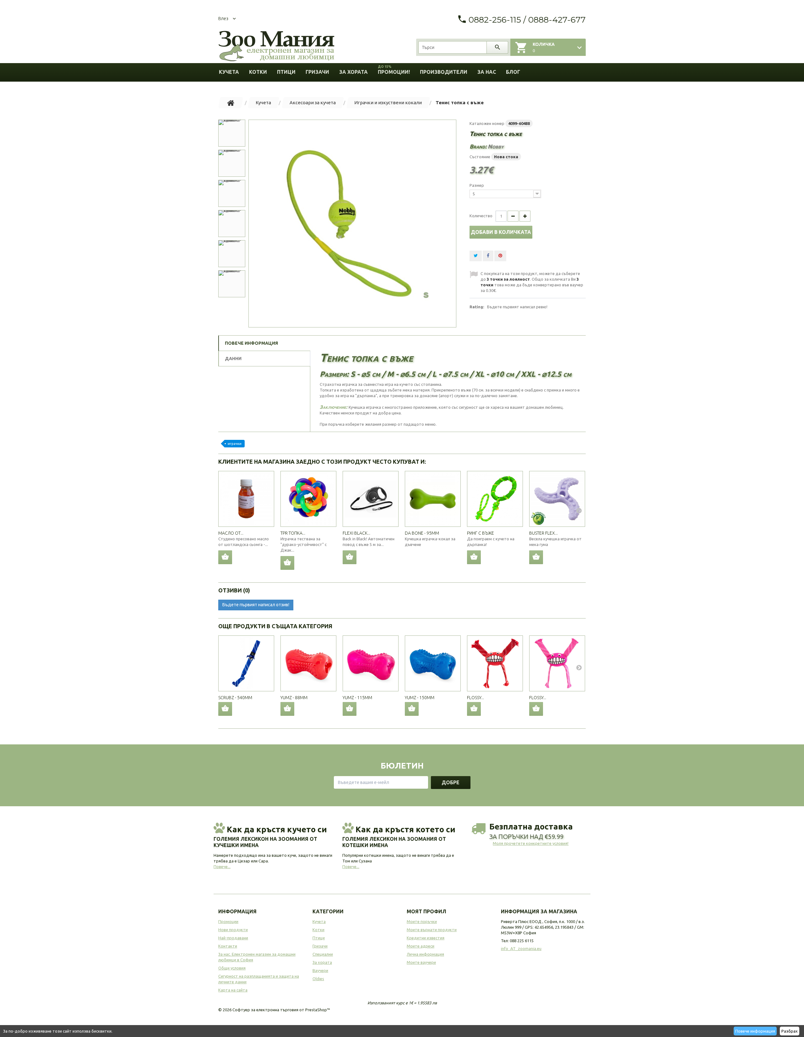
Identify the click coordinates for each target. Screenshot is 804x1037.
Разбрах (789, 1031)
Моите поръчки (422, 921)
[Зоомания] (276, 46)
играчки (235, 444)
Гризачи (317, 72)
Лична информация (425, 954)
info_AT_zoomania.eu (521, 948)
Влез (223, 18)
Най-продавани (233, 938)
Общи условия (232, 968)
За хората (353, 72)
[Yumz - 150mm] (433, 663)
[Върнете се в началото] (230, 102)
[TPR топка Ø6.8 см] (308, 499)
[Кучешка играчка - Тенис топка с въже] (352, 224)
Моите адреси (420, 946)
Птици (286, 72)
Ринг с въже (480, 533)
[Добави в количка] (225, 557)
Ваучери (320, 970)
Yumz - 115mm (357, 697)
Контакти (227, 946)
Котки (258, 72)
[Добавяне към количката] (225, 709)
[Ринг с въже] (495, 499)
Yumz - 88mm (293, 697)
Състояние (480, 156)
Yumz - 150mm (419, 697)
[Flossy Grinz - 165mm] (495, 663)
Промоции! (394, 70)
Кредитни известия (425, 938)
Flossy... (475, 697)
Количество (481, 215)
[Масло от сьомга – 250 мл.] (246, 499)
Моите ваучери (421, 962)
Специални (322, 954)
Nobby (496, 146)
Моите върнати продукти (432, 929)
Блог (513, 72)
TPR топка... (292, 533)
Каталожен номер (487, 123)
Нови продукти (233, 929)
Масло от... (230, 533)
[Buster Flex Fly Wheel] (557, 499)
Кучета (229, 72)
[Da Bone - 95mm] (433, 499)
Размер (477, 185)
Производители (443, 72)
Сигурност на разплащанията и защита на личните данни (258, 979)
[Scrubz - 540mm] (246, 663)
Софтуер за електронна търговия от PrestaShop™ (281, 1009)
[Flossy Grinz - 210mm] (557, 663)
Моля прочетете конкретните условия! (530, 843)
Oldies (318, 978)
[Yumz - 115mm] (371, 663)
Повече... (222, 866)
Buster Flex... (543, 533)
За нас (486, 72)
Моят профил (426, 911)
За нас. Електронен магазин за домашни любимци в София (257, 957)
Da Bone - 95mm (422, 533)
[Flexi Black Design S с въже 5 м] (371, 499)
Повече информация (755, 1031)
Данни (233, 358)
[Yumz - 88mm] (308, 663)
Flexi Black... (356, 533)
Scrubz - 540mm (235, 697)
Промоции (228, 921)
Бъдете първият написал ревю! (517, 307)
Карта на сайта (232, 990)
